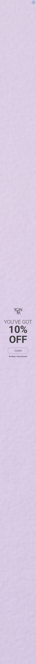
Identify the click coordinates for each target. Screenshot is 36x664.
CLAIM (18, 350)
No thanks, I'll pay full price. (18, 356)
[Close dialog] (33, 2)
